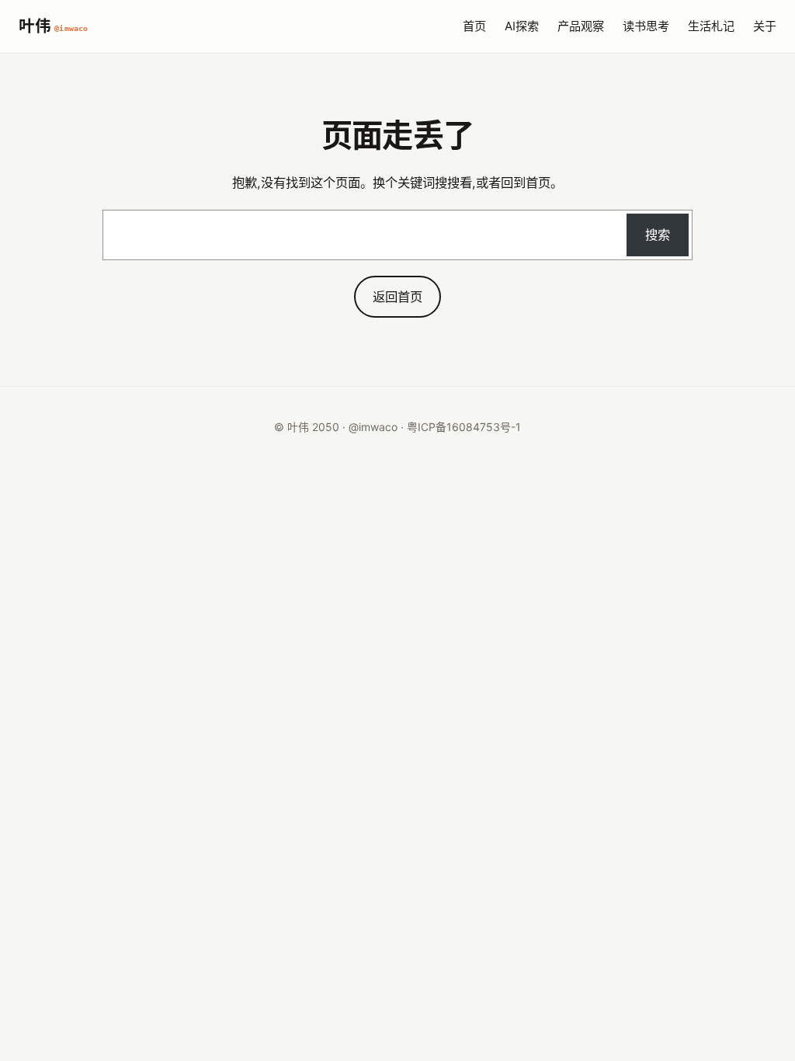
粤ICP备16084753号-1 (464, 426)
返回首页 (397, 296)
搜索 (657, 234)
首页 (474, 26)
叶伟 (53, 26)
